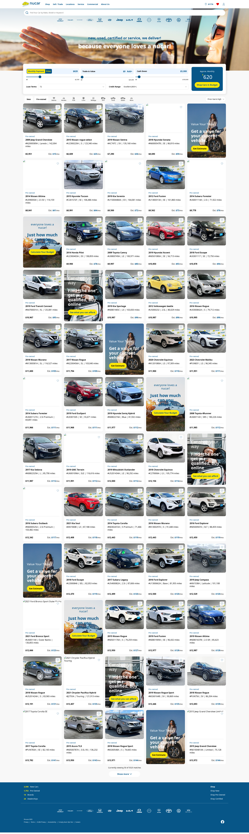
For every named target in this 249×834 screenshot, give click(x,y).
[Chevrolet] (60, 20)
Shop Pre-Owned (217, 795)
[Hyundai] (110, 20)
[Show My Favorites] (58, 107)
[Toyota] (169, 20)
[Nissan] (149, 20)
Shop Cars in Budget (207, 84)
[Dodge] (80, 20)
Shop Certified (216, 799)
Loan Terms (31, 86)
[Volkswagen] (179, 20)
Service (81, 4)
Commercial (92, 4)
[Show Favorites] (218, 4)
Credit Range (114, 86)
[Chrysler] (70, 20)
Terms (33, 822)
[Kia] (129, 20)
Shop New (214, 790)
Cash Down (142, 71)
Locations (70, 4)
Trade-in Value (88, 71)
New (29, 99)
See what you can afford (82, 312)
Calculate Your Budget (42, 252)
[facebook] (222, 821)
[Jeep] (119, 20)
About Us (105, 4)
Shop (47, 4)
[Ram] (159, 20)
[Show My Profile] (224, 4)
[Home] (31, 4)
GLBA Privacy (41, 822)
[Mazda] (139, 20)
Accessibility (52, 822)
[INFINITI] (188, 20)
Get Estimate (199, 148)
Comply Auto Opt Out (65, 822)
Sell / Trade (58, 4)
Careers (77, 822)
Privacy (26, 822)
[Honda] (100, 20)
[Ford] (90, 20)
